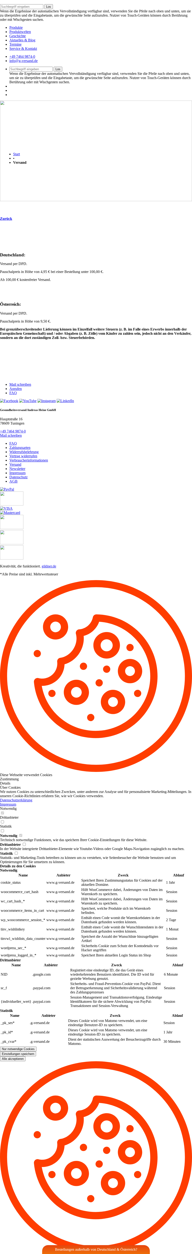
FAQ (13, 393)
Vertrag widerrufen (23, 456)
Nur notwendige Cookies (18, 1049)
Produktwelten (20, 32)
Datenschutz (18, 477)
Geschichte (17, 36)
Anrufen (15, 389)
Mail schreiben (20, 384)
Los (48, 6)
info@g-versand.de (23, 61)
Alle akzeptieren (13, 1059)
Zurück (6, 219)
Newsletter (17, 469)
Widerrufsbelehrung (24, 452)
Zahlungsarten (19, 448)
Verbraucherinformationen (28, 460)
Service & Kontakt (23, 49)
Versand (15, 464)
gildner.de (49, 566)
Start (16, 154)
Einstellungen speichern (18, 1054)
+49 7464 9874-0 (22, 56)
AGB (13, 481)
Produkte (16, 27)
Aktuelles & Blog (22, 40)
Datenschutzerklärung (16, 800)
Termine (15, 44)
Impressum (17, 473)
